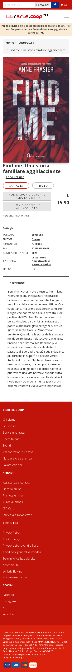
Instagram (9, 601)
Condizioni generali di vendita (22, 552)
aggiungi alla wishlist (17, 215)
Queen (36, 239)
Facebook (9, 595)
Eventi (7, 445)
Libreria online (12, 489)
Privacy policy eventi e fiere (20, 545)
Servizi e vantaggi (14, 432)
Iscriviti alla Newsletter (17, 515)
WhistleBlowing (12, 571)
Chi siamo (9, 419)
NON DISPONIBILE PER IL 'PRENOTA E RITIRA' (27, 196)
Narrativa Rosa (41, 261)
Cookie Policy (11, 539)
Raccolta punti (12, 439)
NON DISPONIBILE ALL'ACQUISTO (27, 206)
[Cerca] (55, 5)
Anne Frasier (15, 177)
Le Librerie (10, 426)
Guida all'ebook (13, 502)
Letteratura (26, 42)
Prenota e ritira (13, 495)
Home (10, 42)
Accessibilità (11, 565)
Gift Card (8, 508)
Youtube (8, 614)
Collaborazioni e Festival (18, 452)
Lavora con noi (12, 465)
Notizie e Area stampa (17, 458)
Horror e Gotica (41, 264)
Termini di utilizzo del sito (19, 558)
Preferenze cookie (15, 577)
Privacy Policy (11, 532)
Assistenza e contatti (16, 482)
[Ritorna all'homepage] (27, 16)
